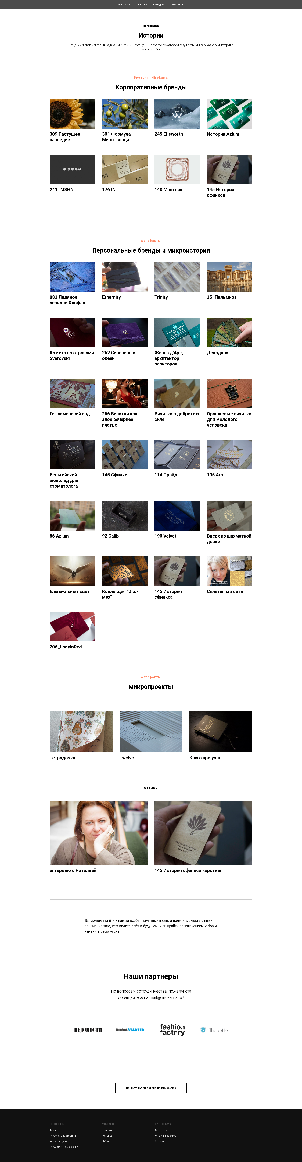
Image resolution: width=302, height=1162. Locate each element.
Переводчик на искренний (64, 1146)
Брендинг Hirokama (151, 77)
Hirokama (124, 4)
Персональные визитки (63, 1135)
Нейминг (107, 1141)
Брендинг (159, 4)
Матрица (107, 1135)
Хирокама (163, 1124)
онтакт (160, 1141)
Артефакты (151, 240)
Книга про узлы (58, 1141)
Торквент (55, 1130)
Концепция (160, 1130)
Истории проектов (165, 1135)
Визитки (141, 4)
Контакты (178, 4)
